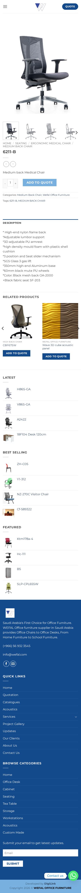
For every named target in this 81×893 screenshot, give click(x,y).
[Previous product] (13, 164)
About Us (10, 745)
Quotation (10, 695)
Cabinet (9, 789)
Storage (9, 811)
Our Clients (11, 738)
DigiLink (50, 883)
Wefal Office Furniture (56, 195)
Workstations (13, 818)
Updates (9, 731)
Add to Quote (40, 182)
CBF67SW (9, 345)
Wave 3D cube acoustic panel (57, 347)
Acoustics (10, 709)
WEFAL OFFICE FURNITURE (52, 888)
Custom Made (13, 832)
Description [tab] (12, 222)
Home (7, 143)
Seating (21, 143)
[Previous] (9, 70)
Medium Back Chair (17, 146)
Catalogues (11, 702)
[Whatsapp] (73, 876)
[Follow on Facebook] (6, 664)
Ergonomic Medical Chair (51, 143)
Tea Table (10, 803)
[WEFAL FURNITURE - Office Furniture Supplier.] (40, 6)
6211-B (13, 200)
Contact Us (11, 753)
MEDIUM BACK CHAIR (31, 200)
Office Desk (11, 782)
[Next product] (6, 164)
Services (9, 716)
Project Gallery (13, 724)
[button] (5, 6)
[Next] (72, 70)
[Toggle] (76, 716)
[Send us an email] (13, 664)
